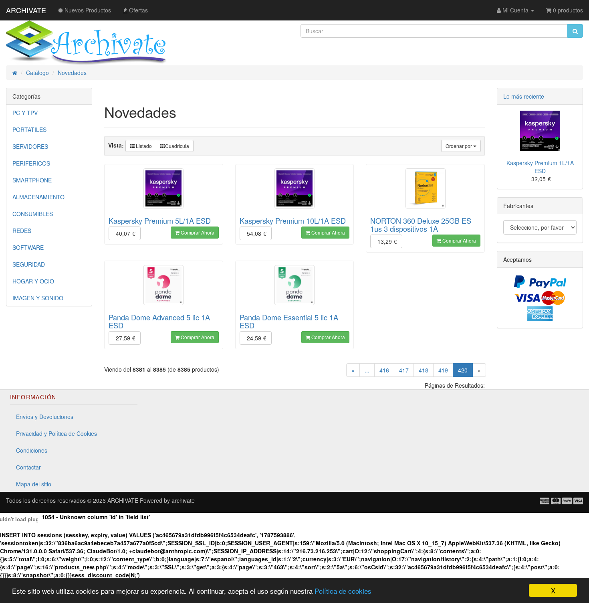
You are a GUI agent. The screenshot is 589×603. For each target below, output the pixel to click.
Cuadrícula (177, 145)
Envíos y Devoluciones (44, 417)
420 (465, 370)
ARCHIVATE (26, 10)
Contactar (28, 467)
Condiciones (31, 450)
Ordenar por (459, 145)
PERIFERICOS (31, 163)
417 (404, 370)
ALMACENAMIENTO (38, 197)
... (367, 370)
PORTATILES (29, 129)
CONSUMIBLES (32, 214)
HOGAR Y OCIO (33, 281)
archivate (183, 500)
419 (443, 370)
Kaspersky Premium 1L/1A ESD (540, 167)
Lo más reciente (523, 96)
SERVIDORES (30, 146)
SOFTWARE (28, 247)
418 (423, 370)
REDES (21, 231)
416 (384, 370)
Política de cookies (343, 591)
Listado (143, 145)
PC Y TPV (25, 113)
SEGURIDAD (28, 264)
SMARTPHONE (32, 180)
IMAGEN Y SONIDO (37, 298)
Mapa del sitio (33, 484)
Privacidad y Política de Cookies (56, 433)
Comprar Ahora (197, 232)
